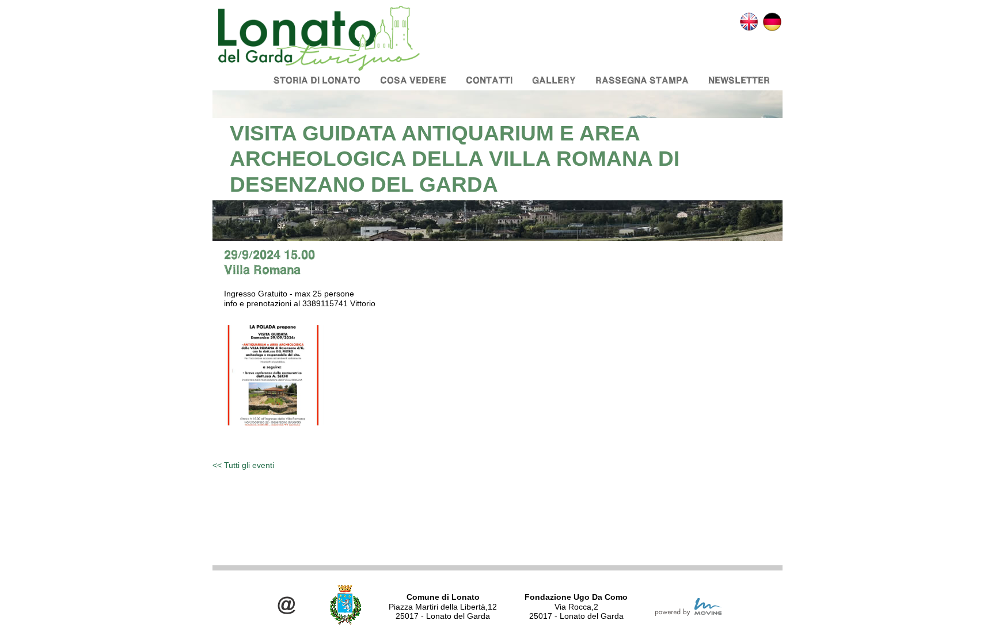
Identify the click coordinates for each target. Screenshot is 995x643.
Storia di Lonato (317, 80)
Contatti (489, 80)
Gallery (554, 80)
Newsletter (739, 80)
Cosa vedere (413, 80)
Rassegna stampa (642, 80)
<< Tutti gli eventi (243, 465)
